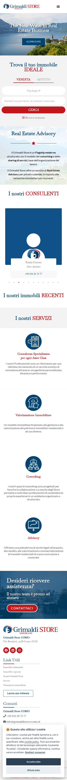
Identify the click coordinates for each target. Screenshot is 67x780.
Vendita (23, 79)
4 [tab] (23, 282)
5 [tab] (28, 282)
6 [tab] (33, 282)
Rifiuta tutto (33, 770)
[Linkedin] (13, 650)
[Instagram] (19, 650)
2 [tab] (14, 282)
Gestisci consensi (35, 752)
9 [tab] (48, 282)
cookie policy (31, 741)
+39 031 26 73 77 (33, 273)
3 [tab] (18, 282)
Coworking (33, 476)
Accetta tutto (33, 761)
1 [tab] (9, 282)
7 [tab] (38, 282)
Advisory (33, 538)
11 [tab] (58, 282)
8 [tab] (43, 282)
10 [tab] (53, 282)
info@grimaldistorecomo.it (23, 721)
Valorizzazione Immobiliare (33, 415)
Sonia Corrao (33, 262)
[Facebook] (6, 650)
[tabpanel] (33, 244)
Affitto (43, 79)
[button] (58, 6)
